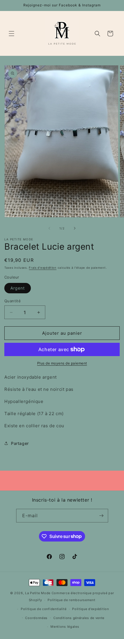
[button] (11, 33)
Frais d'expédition (43, 267)
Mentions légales (64, 627)
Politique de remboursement (71, 600)
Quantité (12, 301)
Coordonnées (36, 618)
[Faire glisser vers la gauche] (49, 228)
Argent (17, 288)
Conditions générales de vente (78, 618)
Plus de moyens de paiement (62, 363)
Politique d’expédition (90, 609)
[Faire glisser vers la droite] (74, 228)
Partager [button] (20, 443)
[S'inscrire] (101, 515)
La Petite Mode (37, 593)
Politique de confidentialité (44, 609)
